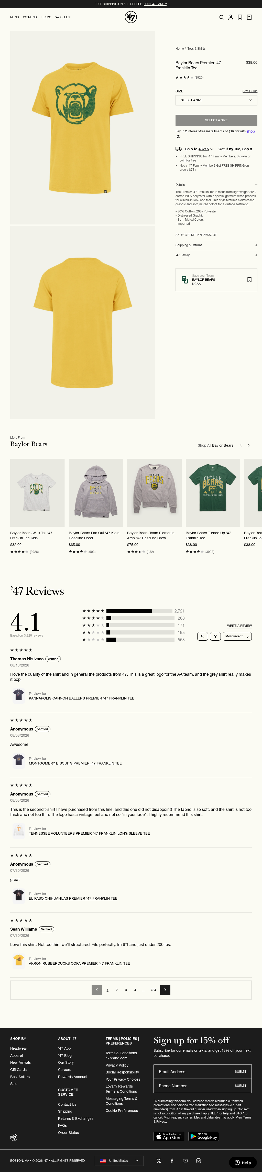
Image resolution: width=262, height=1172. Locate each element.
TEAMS (46, 17)
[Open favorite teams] (240, 17)
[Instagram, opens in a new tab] (198, 1161)
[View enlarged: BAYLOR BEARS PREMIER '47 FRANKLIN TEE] (82, 127)
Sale (13, 1083)
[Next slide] (249, 445)
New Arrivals (20, 1062)
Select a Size (216, 120)
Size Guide (250, 91)
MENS (14, 17)
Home (180, 48)
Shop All (215, 445)
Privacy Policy (117, 1065)
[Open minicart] (249, 17)
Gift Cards (18, 1069)
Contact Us (67, 1104)
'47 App (64, 1048)
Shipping (65, 1111)
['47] (131, 17)
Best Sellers (20, 1076)
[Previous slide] (240, 445)
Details (180, 185)
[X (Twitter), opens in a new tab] (159, 1161)
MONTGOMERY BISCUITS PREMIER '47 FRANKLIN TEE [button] (75, 763)
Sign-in (242, 156)
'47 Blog (65, 1055)
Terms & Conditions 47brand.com (121, 1055)
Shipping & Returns (189, 245)
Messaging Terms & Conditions (121, 1101)
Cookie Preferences (122, 1110)
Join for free (188, 160)
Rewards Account (72, 1076)
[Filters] (215, 636)
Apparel (16, 1055)
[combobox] (216, 100)
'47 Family (183, 255)
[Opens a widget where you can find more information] (243, 1163)
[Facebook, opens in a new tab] (172, 1161)
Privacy (161, 1121)
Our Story (66, 1062)
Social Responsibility (122, 1072)
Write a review (239, 626)
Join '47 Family (155, 4)
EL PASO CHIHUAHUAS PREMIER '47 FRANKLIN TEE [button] (73, 898)
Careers (64, 1069)
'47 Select (63, 17)
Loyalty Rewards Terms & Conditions (121, 1089)
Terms (247, 1117)
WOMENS (30, 17)
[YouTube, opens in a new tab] (185, 1161)
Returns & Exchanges (75, 1118)
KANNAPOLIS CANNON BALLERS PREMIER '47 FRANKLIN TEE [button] (81, 698)
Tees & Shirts (196, 48)
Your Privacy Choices (123, 1079)
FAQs (62, 1125)
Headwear (18, 1048)
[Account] (230, 17)
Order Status (68, 1132)
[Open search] (221, 17)
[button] (185, 77)
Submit (240, 1071)
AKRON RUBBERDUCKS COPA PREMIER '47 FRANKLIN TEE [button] (79, 963)
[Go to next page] (165, 990)
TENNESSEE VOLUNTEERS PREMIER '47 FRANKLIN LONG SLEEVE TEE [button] (89, 833)
